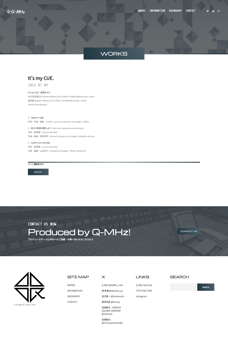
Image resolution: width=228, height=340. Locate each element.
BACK (38, 172)
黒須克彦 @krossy (111, 301)
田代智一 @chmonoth (113, 296)
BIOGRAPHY (175, 10)
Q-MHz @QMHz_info (112, 285)
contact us (188, 231)
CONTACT (191, 10)
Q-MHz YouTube (144, 285)
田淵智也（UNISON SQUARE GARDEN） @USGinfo (112, 310)
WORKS (141, 10)
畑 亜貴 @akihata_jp (112, 290)
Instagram (141, 296)
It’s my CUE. (41, 77)
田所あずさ (39, 164)
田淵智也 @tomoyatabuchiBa (112, 321)
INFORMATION (157, 10)
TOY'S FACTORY (144, 290)
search (205, 287)
